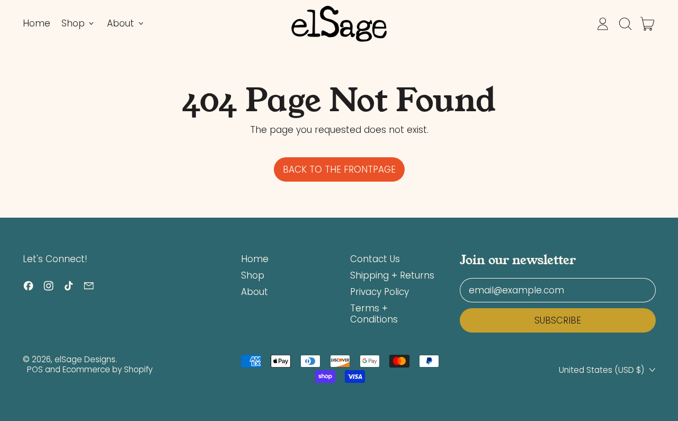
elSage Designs (85, 359)
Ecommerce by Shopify (108, 369)
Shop (252, 275)
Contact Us (375, 259)
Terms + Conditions (374, 313)
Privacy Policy (379, 291)
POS (35, 369)
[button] (625, 24)
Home (36, 23)
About (254, 291)
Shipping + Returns (392, 275)
